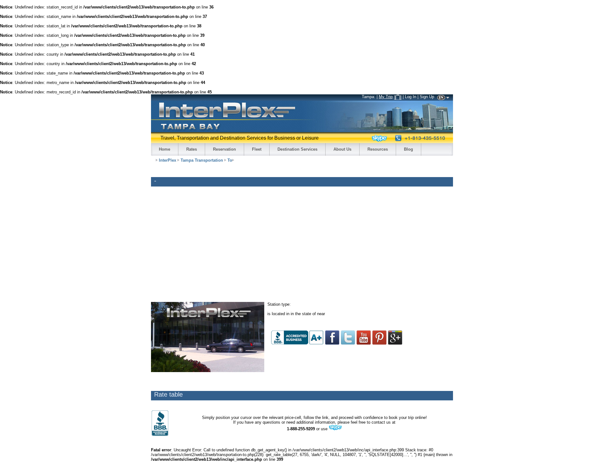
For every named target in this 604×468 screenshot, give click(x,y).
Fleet (256, 149)
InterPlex (167, 160)
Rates (191, 149)
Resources (377, 149)
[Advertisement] (434, 290)
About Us (342, 149)
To (229, 160)
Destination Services (297, 149)
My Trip (386, 96)
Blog (408, 149)
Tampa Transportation (202, 160)
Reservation (224, 149)
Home (164, 149)
